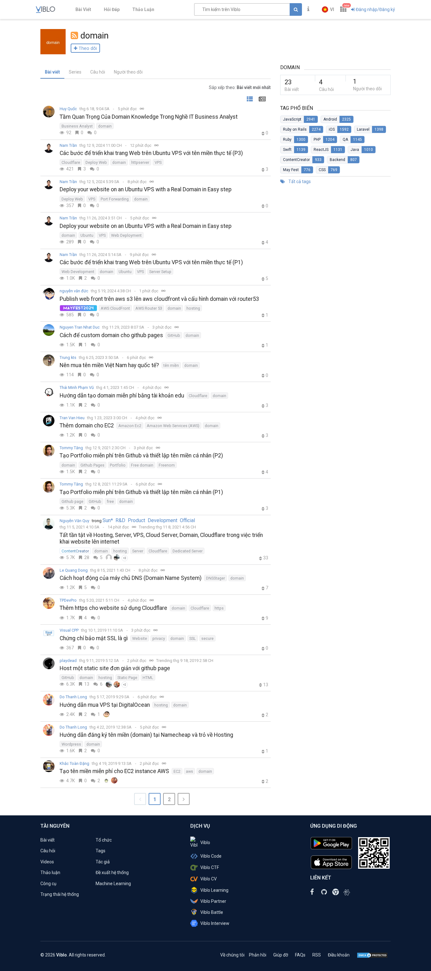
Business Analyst (77, 126)
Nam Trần (68, 145)
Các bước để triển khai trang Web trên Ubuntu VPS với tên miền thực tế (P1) (151, 262)
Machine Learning (113, 883)
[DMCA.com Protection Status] (372, 954)
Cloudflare (71, 162)
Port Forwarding (115, 199)
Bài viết (52, 71)
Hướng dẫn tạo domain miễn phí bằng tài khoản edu (122, 395)
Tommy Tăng (71, 447)
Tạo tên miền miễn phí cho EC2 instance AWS (114, 771)
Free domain (142, 465)
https (219, 608)
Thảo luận (50, 872)
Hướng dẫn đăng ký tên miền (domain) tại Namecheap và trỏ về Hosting (146, 735)
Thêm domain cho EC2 (87, 425)
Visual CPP (69, 630)
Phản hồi (257, 954)
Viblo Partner (213, 901)
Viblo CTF (209, 867)
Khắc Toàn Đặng (74, 763)
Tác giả (103, 861)
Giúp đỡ (280, 954)
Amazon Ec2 (129, 425)
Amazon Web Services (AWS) (173, 425)
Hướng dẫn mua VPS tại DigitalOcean (105, 705)
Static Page (127, 677)
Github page (72, 501)
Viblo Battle (211, 912)
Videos (47, 861)
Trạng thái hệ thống (59, 894)
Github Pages (92, 465)
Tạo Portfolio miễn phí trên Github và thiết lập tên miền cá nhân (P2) (141, 455)
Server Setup (160, 271)
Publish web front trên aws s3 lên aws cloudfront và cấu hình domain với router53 (159, 299)
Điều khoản (339, 954)
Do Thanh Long (73, 696)
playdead (68, 660)
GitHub (174, 335)
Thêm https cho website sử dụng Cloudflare (113, 608)
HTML (148, 677)
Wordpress (71, 744)
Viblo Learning (214, 890)
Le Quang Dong (74, 570)
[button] (328, 9)
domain (105, 126)
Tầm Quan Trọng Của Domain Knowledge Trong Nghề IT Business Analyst (149, 117)
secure (207, 638)
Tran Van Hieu (72, 417)
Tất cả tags (299, 181)
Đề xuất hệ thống (112, 872)
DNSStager (215, 578)
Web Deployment (126, 235)
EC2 (177, 771)
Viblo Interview (214, 923)
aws (189, 771)
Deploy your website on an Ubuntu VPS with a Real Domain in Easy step (146, 189)
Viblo (205, 842)
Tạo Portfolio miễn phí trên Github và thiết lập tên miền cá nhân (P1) (141, 492)
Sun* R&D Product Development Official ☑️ (150, 520)
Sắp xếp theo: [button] (240, 87)
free (110, 501)
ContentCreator (75, 551)
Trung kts (68, 357)
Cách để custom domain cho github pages (111, 335)
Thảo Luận (143, 9)
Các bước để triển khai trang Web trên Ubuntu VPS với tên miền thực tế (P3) (151, 153)
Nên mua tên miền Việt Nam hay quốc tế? (109, 365)
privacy (158, 638)
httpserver (140, 162)
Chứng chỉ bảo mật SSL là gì (94, 638)
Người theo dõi (128, 71)
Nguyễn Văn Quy (74, 520)
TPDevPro (68, 600)
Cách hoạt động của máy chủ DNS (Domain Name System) (131, 578)
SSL (192, 638)
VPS (158, 162)
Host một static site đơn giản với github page (115, 668)
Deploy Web (96, 162)
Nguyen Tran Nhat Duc (80, 327)
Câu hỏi (97, 71)
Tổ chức (104, 840)
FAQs (300, 954)
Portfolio (118, 465)
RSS (316, 954)
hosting (193, 308)
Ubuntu (86, 235)
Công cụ (48, 883)
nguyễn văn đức (74, 291)
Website (139, 638)
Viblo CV (208, 878)
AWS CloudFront (115, 308)
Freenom (167, 465)
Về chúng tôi (232, 954)
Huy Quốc (68, 108)
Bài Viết (83, 9)
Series (75, 71)
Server (137, 551)
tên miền (171, 365)
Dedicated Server (188, 551)
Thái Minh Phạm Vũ (77, 387)
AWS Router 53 (148, 308)
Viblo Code (210, 856)
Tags (100, 850)
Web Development (78, 271)
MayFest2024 (78, 308)
